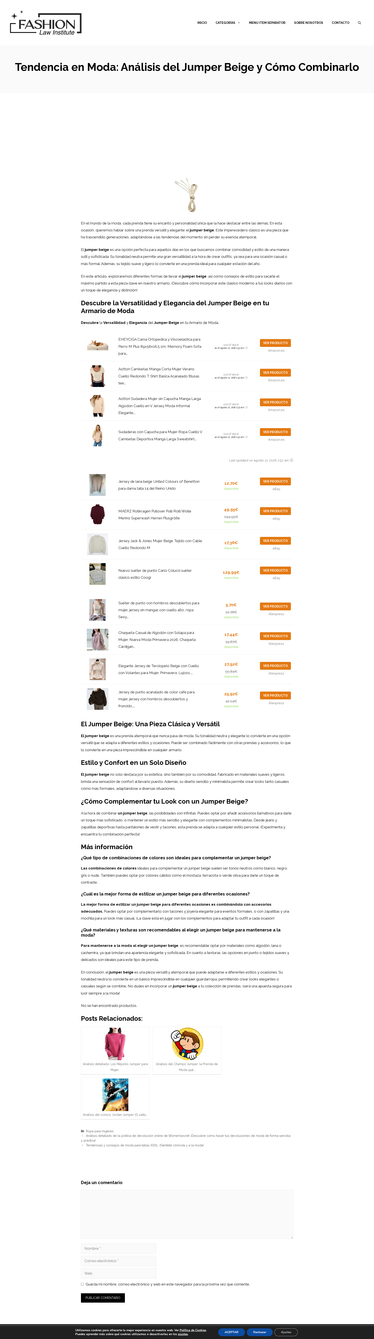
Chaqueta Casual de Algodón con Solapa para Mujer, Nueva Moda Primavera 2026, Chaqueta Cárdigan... (157, 639)
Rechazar (259, 1332)
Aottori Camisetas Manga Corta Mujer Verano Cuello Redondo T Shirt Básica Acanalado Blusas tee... (158, 376)
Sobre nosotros (308, 22)
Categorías (225, 22)
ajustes (183, 1334)
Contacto (340, 22)
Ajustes (286, 1332)
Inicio (202, 22)
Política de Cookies (193, 1330)
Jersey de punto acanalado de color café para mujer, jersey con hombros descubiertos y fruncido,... (156, 699)
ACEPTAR (232, 1332)
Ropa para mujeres (100, 1131)
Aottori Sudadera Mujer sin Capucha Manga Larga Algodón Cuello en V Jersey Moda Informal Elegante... (159, 405)
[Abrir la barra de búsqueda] (359, 22)
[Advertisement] (187, 125)
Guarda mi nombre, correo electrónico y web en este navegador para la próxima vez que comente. (168, 1284)
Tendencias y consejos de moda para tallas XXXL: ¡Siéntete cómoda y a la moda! (145, 1145)
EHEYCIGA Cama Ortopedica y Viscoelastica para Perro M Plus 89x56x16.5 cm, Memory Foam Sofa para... (159, 346)
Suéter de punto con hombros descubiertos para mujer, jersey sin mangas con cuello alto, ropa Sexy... (158, 610)
